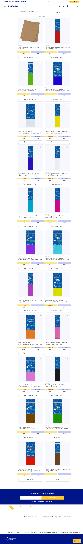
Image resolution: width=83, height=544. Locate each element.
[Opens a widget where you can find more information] (76, 541)
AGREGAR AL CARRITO (30, 57)
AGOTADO (57, 437)
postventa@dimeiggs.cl (66, 518)
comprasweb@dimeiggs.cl (49, 518)
